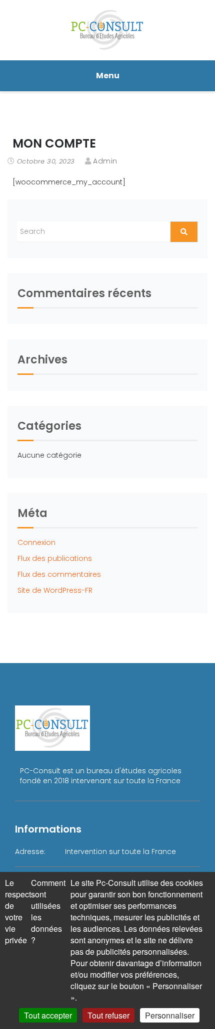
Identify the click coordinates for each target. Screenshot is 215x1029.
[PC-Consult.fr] (107, 29)
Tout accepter (48, 1015)
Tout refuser (109, 1015)
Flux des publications (55, 558)
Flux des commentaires (59, 574)
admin (105, 161)
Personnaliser (169, 1015)
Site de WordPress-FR (55, 590)
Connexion (37, 542)
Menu (108, 75)
